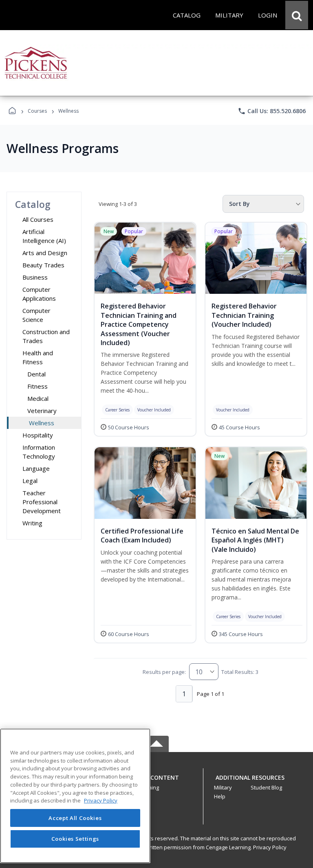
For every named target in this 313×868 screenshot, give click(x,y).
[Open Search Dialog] (296, 15)
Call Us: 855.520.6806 (272, 111)
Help (219, 796)
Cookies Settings (75, 838)
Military (223, 787)
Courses (37, 110)
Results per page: (164, 672)
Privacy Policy (270, 847)
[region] (75, 795)
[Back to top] (156, 782)
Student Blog (266, 787)
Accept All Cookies (74, 818)
